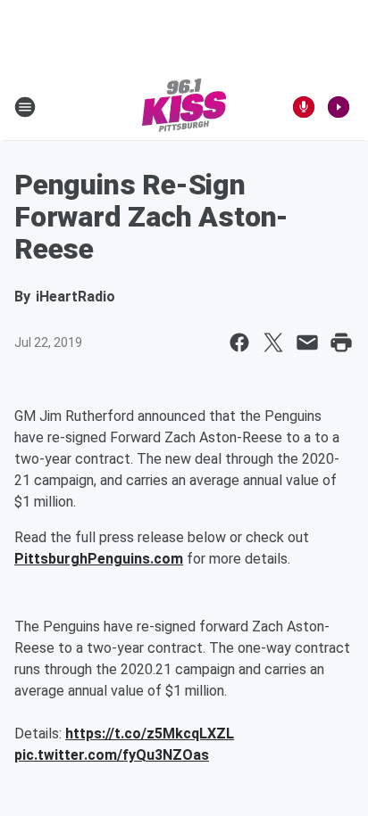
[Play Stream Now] (338, 107)
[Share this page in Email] (307, 342)
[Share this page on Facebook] (239, 342)
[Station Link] (184, 107)
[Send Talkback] (303, 107)
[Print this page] (341, 342)
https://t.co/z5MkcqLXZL (149, 733)
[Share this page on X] (273, 342)
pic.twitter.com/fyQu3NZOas (111, 754)
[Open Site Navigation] (25, 107)
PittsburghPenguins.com (98, 558)
